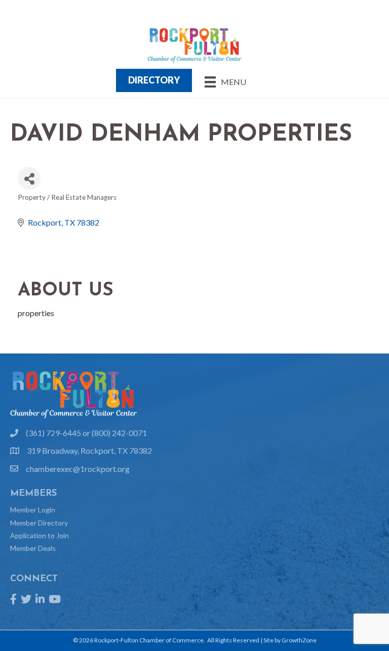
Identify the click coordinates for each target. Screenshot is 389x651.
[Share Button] (29, 178)
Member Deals (33, 548)
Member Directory (39, 522)
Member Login (32, 509)
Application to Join (39, 535)
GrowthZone (299, 640)
